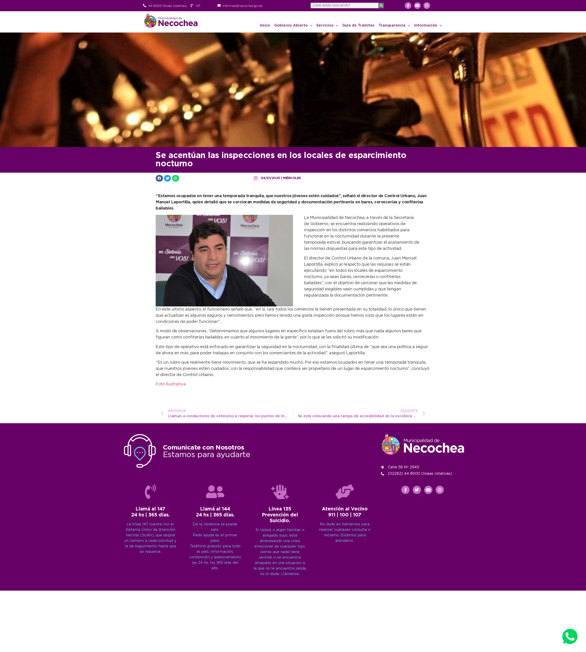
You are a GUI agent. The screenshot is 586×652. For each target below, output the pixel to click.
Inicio (265, 25)
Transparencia (392, 25)
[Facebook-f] (408, 5)
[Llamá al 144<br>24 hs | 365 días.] (215, 491)
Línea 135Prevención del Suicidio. (280, 515)
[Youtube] (417, 5)
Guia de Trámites (358, 25)
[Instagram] (426, 5)
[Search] (381, 5)
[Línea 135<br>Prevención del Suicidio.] (280, 491)
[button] (159, 178)
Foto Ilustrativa (171, 384)
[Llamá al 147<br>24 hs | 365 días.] (150, 491)
